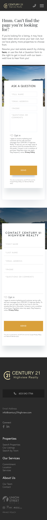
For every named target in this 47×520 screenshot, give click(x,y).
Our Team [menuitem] (7, 483)
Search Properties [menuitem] (11, 444)
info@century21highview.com (17, 412)
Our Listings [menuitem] (9, 447)
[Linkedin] (8, 427)
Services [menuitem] (7, 470)
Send (23, 170)
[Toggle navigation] (42, 5)
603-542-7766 (25, 393)
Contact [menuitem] (7, 486)
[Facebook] (4, 427)
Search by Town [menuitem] (10, 450)
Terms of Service (29, 181)
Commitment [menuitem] (9, 464)
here (4, 52)
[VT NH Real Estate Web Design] (23, 499)
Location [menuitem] (7, 467)
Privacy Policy (30, 152)
